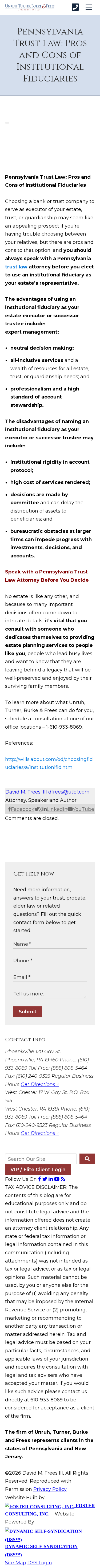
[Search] (87, 1159)
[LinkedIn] (51, 1179)
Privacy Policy (50, 1489)
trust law (16, 267)
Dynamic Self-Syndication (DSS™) (41, 1550)
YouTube (83, 809)
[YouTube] (57, 1179)
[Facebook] (40, 1179)
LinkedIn (57, 809)
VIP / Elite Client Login (38, 1170)
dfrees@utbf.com (69, 792)
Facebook (22, 809)
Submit (28, 1012)
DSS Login (39, 1563)
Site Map (15, 1563)
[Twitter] (45, 1179)
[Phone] (75, 7)
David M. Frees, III (26, 792)
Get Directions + (40, 1084)
